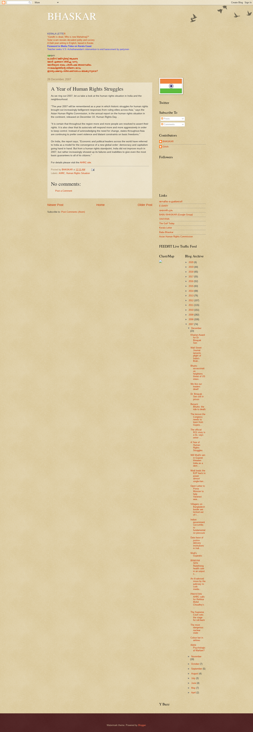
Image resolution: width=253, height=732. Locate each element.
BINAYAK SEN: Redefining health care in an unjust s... (198, 567)
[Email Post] (92, 169)
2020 (191, 262)
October (195, 664)
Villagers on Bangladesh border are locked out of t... (198, 509)
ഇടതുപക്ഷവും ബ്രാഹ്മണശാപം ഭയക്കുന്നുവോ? (72, 71)
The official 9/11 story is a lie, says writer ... (198, 433)
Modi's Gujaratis (196, 554)
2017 (191, 276)
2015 (191, 286)
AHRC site (85, 162)
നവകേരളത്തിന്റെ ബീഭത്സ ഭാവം (64, 68)
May (193, 688)
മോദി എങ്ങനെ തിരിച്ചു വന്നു (62, 61)
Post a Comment (63, 191)
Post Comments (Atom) (73, 212)
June (194, 683)
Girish (165, 146)
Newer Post (55, 205)
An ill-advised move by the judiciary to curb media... (198, 584)
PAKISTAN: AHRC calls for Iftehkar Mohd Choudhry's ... (198, 601)
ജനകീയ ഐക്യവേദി (170, 201)
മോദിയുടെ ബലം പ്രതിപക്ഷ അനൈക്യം (69, 65)
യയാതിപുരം (166, 210)
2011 (191, 305)
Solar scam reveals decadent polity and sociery (71, 40)
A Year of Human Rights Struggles (197, 446)
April (193, 692)
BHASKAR (71, 16)
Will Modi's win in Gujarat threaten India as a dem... (198, 460)
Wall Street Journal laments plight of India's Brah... (196, 354)
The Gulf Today (167, 223)
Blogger (142, 725)
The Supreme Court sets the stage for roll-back (198, 616)
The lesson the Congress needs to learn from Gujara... (198, 419)
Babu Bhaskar (166, 232)
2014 (191, 291)
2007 (191, 324)
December (196, 328)
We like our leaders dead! (196, 387)
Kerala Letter (165, 227)
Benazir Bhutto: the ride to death (198, 407)
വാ (48, 55)
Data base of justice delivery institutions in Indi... (197, 543)
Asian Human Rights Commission (176, 236)
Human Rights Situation (78, 173)
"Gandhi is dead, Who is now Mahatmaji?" (68, 37)
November (196, 656)
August (195, 673)
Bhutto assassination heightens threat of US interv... (198, 372)
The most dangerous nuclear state (197, 629)
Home (100, 205)
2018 (191, 271)
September (197, 668)
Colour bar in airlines (197, 639)
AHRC (62, 173)
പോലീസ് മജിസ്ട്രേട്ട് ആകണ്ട (62, 58)
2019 (191, 267)
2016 (191, 281)
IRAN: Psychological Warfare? (198, 648)
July (193, 678)
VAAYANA (164, 219)
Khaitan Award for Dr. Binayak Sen (198, 339)
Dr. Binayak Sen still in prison (197, 397)
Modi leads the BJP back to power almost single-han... (198, 476)
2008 (191, 319)
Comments (169, 124)
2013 (191, 295)
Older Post (145, 205)
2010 (191, 310)
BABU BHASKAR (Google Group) (176, 214)
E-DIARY (163, 206)
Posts (166, 118)
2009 (191, 314)
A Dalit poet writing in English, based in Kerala (70, 43)
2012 (191, 300)
